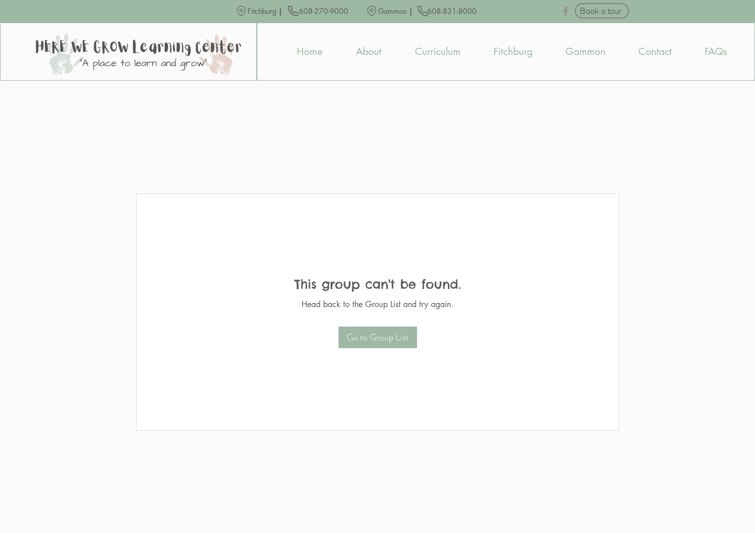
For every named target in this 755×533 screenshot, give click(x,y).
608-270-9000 (323, 11)
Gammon (392, 11)
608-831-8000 (453, 11)
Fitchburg (262, 11)
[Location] (241, 11)
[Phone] (292, 11)
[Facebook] (565, 11)
